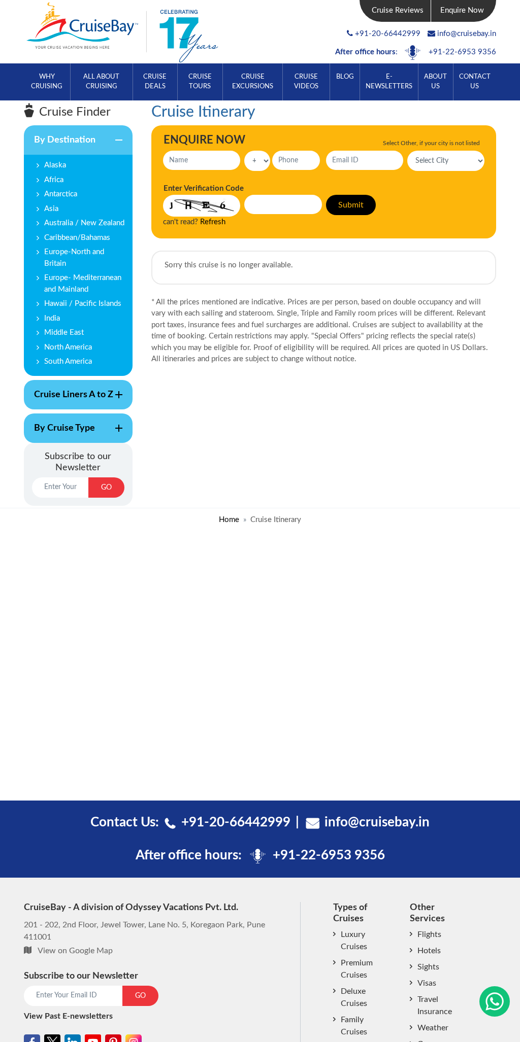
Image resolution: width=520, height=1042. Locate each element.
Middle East (64, 332)
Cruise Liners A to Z (68, 399)
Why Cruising (46, 81)
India (52, 318)
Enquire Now (462, 10)
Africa (53, 180)
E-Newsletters (389, 81)
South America (68, 361)
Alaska (55, 165)
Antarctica (60, 194)
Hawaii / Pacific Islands (82, 303)
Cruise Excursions (252, 81)
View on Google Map (75, 951)
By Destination (59, 145)
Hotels (429, 951)
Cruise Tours (200, 81)
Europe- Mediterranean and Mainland (82, 283)
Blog (345, 77)
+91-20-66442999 (387, 34)
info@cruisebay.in (466, 34)
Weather (432, 1028)
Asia (51, 209)
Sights (428, 967)
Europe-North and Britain (74, 257)
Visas (426, 983)
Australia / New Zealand (84, 223)
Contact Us (475, 81)
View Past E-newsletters (68, 1016)
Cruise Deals (155, 81)
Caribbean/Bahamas (77, 237)
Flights (429, 934)
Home (229, 520)
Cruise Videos (306, 81)
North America (68, 347)
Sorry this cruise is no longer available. (229, 265)
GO (106, 487)
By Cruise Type (59, 433)
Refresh (212, 222)
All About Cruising (101, 81)
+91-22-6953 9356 (462, 52)
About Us (435, 81)
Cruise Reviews (398, 10)
